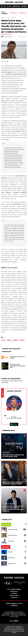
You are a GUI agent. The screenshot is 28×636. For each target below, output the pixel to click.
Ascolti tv (16, 6)
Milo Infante (13, 13)
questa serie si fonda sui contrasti (12, 100)
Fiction (9, 340)
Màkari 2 (16, 340)
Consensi (14, 597)
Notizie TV (8, 34)
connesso (11, 380)
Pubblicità (14, 605)
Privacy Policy (14, 595)
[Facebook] (2, 61)
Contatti (14, 593)
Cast (3, 340)
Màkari (3, 34)
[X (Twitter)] (5, 61)
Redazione (14, 591)
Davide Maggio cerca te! (14, 603)
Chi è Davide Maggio (14, 589)
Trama (22, 340)
